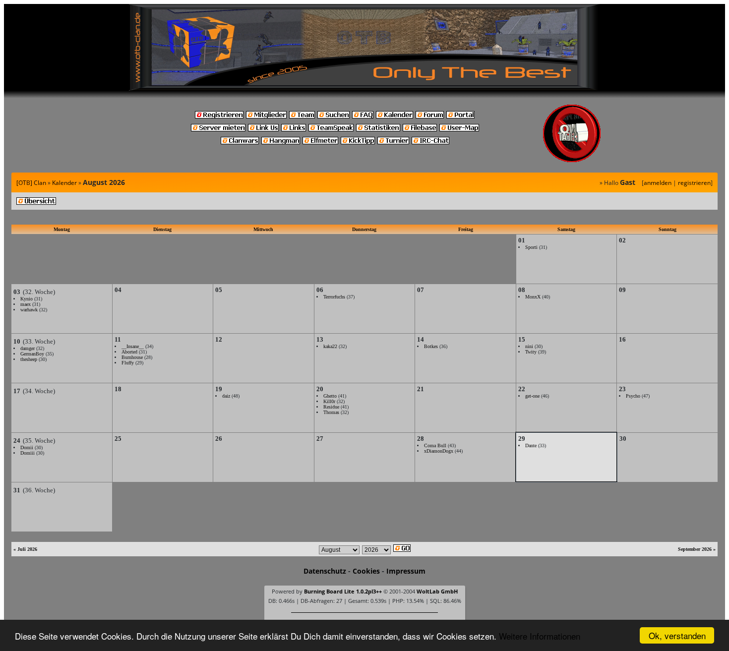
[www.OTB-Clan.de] (364, 47)
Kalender (64, 182)
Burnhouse (132, 357)
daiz (226, 396)
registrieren (694, 182)
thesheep (28, 359)
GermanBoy (32, 353)
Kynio (26, 298)
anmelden (657, 182)
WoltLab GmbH (437, 591)
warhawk (29, 309)
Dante (531, 445)
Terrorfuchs (334, 296)
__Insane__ (133, 346)
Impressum (405, 571)
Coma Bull (435, 445)
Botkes (431, 346)
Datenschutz (325, 571)
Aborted (129, 352)
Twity (531, 352)
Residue (331, 407)
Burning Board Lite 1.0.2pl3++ (343, 591)
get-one (532, 396)
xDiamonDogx (438, 451)
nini (529, 346)
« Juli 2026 (25, 549)
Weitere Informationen (539, 636)
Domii (26, 447)
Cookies (366, 571)
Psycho (633, 396)
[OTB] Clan (31, 182)
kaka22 (330, 346)
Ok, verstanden (677, 635)
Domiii (27, 453)
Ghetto (330, 396)
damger (27, 348)
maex (25, 304)
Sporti (531, 247)
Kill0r (329, 401)
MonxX (533, 296)
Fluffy (128, 362)
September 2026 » (697, 549)
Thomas (331, 412)
